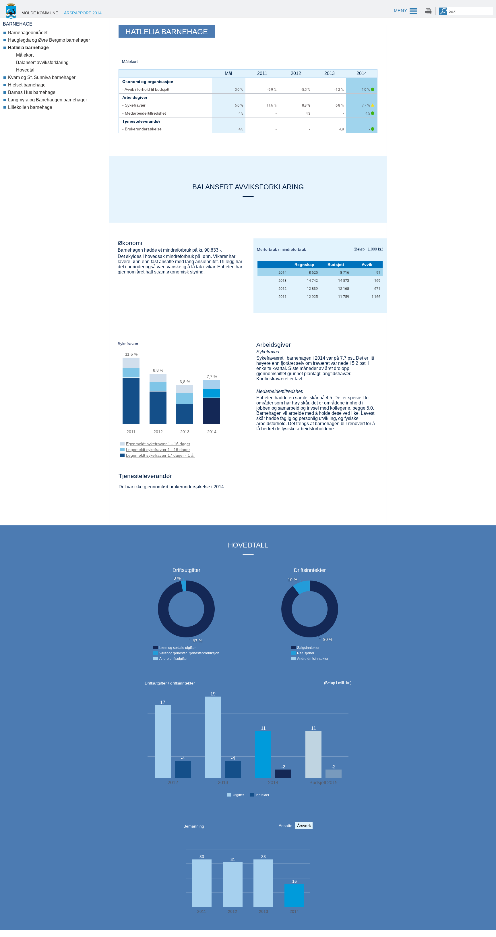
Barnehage (17, 24)
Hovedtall (26, 70)
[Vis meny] (404, 11)
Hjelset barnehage (27, 84)
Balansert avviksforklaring (42, 62)
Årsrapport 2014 (83, 13)
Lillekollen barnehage (30, 107)
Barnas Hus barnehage (31, 92)
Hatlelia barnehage (28, 47)
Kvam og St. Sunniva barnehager (41, 77)
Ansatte (285, 825)
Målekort (25, 55)
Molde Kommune (40, 13)
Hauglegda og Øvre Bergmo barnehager (49, 40)
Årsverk (304, 825)
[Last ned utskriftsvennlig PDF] (428, 11)
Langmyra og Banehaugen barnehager (47, 99)
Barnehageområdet (27, 32)
